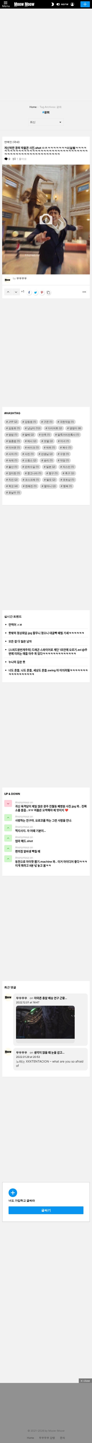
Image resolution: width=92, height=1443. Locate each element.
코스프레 (32, 479)
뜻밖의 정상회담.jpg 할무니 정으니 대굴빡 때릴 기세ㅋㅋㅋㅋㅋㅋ (46, 633)
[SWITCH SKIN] (52, 4)
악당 (64, 460)
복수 (66, 447)
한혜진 (31, 486)
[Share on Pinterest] (42, 292)
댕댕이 (75, 428)
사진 (29, 454)
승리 (48, 460)
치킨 (13, 479)
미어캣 (14, 447)
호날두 (14, 492)
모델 (48, 441)
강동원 (30, 421)
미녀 (64, 441)
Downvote (16, 291)
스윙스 (30, 460)
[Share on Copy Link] (48, 292)
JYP (13, 421)
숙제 (13, 460)
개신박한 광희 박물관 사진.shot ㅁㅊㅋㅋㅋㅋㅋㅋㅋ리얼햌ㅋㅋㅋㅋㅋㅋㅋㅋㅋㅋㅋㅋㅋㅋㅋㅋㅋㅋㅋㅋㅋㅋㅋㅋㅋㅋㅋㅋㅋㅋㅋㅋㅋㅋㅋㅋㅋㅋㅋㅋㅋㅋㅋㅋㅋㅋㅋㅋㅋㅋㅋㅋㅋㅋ (46, 151)
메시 (31, 441)
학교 (13, 486)
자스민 (68, 466)
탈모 (50, 479)
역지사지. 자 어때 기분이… (30, 830)
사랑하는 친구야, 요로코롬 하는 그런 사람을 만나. (43, 820)
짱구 (53, 473)
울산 (13, 466)
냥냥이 (33, 428)
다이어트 (55, 428)
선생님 (47, 454)
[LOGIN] (72, 4)
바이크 (33, 447)
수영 (64, 454)
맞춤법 (14, 441)
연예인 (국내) (11, 141)
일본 (50, 466)
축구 (69, 473)
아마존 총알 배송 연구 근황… (50, 998)
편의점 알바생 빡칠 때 (27, 851)
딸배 (29, 434)
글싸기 (85, 4)
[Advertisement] (46, 55)
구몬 (48, 421)
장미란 (14, 473)
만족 (45, 434)
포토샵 (68, 479)
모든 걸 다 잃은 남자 (20, 641)
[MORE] (84, 291)
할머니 (50, 486)
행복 (67, 486)
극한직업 (67, 421)
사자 (13, 454)
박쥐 (50, 447)
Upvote (8, 291)
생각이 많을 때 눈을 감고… (49, 1052)
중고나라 (34, 473)
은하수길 (32, 466)
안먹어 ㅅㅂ (15, 624)
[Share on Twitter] (35, 292)
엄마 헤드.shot (24, 841)
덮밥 (13, 434)
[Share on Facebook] (29, 292)
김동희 (14, 428)
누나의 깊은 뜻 (17, 662)
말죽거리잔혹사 (68, 434)
